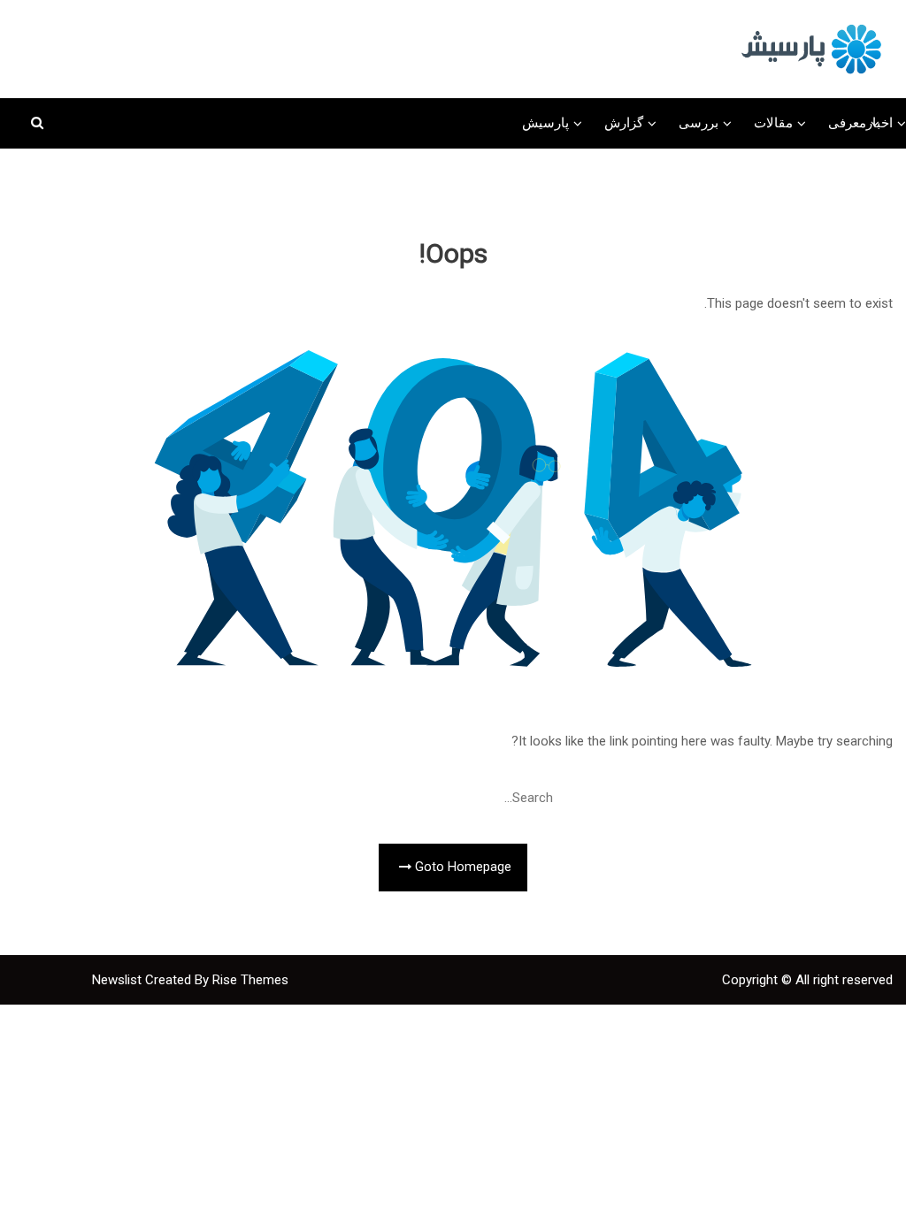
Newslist (118, 980)
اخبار (879, 123)
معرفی (847, 123)
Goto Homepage (461, 867)
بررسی (698, 123)
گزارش (623, 123)
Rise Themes (250, 980)
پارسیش (545, 123)
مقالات (773, 123)
